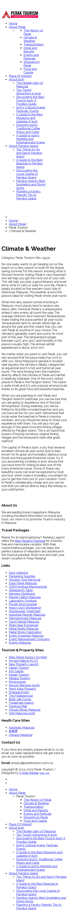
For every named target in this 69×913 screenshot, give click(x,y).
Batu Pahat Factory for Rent (28, 657)
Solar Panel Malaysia (23, 583)
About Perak (17, 224)
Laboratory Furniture (23, 600)
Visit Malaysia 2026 (22, 713)
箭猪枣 (13, 731)
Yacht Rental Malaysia (24, 621)
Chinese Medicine (20, 735)
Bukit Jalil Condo (20, 699)
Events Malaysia (20, 642)
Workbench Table (21, 590)
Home (13, 220)
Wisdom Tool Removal (24, 579)
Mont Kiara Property (22, 689)
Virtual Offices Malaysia (24, 710)
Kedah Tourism (19, 675)
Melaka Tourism (19, 678)
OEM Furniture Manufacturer (28, 586)
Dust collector (18, 572)
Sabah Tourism (19, 668)
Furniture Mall (18, 706)
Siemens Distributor (22, 593)
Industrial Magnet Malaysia (27, 614)
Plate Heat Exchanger (23, 625)
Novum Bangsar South (24, 685)
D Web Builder (29, 773)
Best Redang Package (30, 541)
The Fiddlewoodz (21, 696)
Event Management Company (29, 639)
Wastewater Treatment (24, 611)
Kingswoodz (17, 682)
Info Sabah (16, 671)
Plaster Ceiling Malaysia (25, 597)
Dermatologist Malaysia (25, 618)
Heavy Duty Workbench (25, 607)
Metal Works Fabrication (25, 632)
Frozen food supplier (23, 604)
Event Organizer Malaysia (26, 635)
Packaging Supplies (22, 576)
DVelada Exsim (19, 692)
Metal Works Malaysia (23, 628)
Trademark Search (21, 703)
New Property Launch (23, 664)
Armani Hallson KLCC (23, 661)
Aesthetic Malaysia (21, 727)
